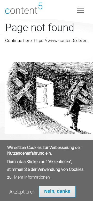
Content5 (23, 9)
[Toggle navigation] (80, 9)
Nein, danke (57, 191)
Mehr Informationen (32, 177)
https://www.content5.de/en (60, 40)
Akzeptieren (22, 192)
